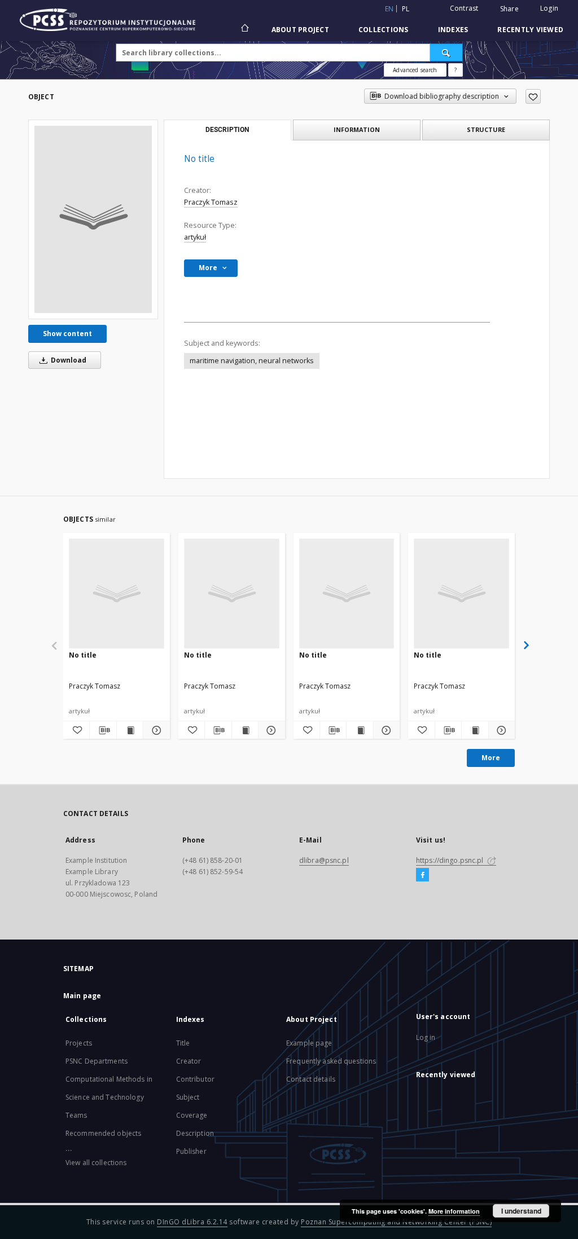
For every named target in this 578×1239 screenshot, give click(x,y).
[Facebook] (422, 875)
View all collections (95, 1162)
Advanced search (415, 70)
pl (406, 8)
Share (509, 9)
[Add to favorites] (533, 96)
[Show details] (155, 730)
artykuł (195, 237)
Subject (188, 1097)
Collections (383, 29)
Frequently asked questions (331, 1061)
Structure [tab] (486, 129)
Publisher (191, 1151)
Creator (189, 1061)
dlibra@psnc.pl (324, 860)
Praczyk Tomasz (211, 202)
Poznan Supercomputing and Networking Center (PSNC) (396, 1222)
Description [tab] (227, 130)
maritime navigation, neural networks (252, 360)
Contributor (195, 1079)
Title (183, 1043)
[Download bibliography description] (103, 730)
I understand (521, 1211)
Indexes (453, 29)
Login (549, 8)
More (490, 757)
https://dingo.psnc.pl (450, 860)
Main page (82, 995)
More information (454, 1211)
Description (195, 1133)
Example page (309, 1043)
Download (67, 360)
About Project (300, 29)
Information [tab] (357, 129)
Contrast (464, 8)
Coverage (192, 1115)
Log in (426, 1037)
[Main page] (244, 29)
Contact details (310, 1079)
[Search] (446, 52)
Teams (76, 1115)
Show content (67, 333)
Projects (78, 1043)
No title (83, 655)
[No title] (93, 219)
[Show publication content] (130, 730)
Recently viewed (530, 29)
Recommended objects (103, 1133)
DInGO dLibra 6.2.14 (192, 1222)
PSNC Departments (96, 1061)
